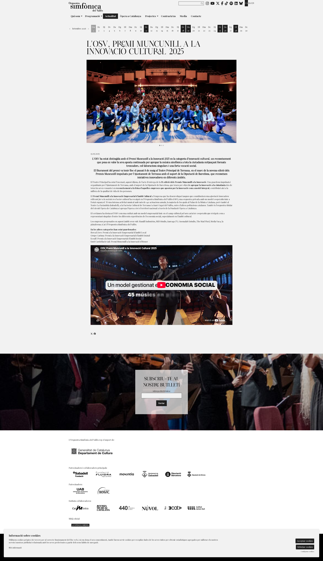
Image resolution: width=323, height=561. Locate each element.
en (252, 3)
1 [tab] (159, 145)
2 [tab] (161, 145)
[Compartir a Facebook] (95, 333)
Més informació (15, 547)
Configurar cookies (307, 551)
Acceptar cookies (305, 541)
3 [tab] (163, 145)
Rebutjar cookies (305, 547)
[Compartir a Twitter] (92, 333)
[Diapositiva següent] (233, 103)
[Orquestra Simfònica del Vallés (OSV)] (98, 7)
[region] (161, 103)
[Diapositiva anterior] (90, 103)
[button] (202, 3)
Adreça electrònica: (161, 391)
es (249, 3)
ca (246, 3)
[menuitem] (207, 3)
